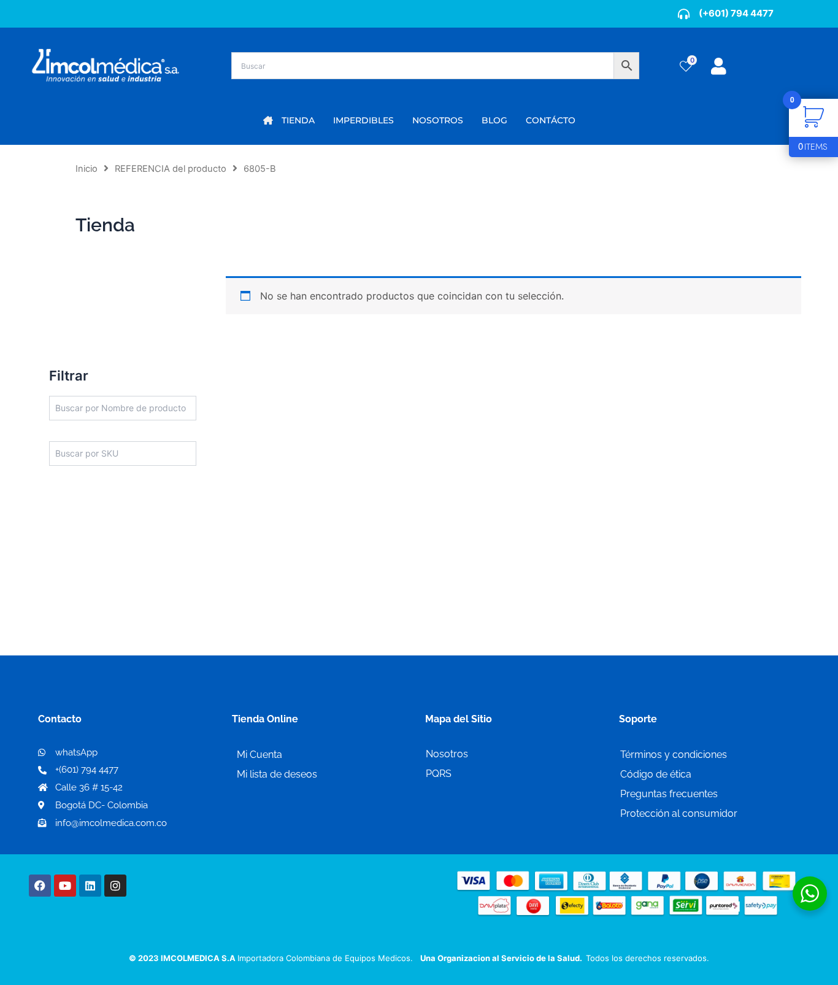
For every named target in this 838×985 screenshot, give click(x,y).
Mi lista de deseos (277, 774)
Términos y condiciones (673, 754)
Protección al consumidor (678, 813)
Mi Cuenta (259, 754)
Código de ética (655, 774)
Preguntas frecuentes (669, 794)
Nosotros (447, 754)
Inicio (86, 168)
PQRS (439, 773)
